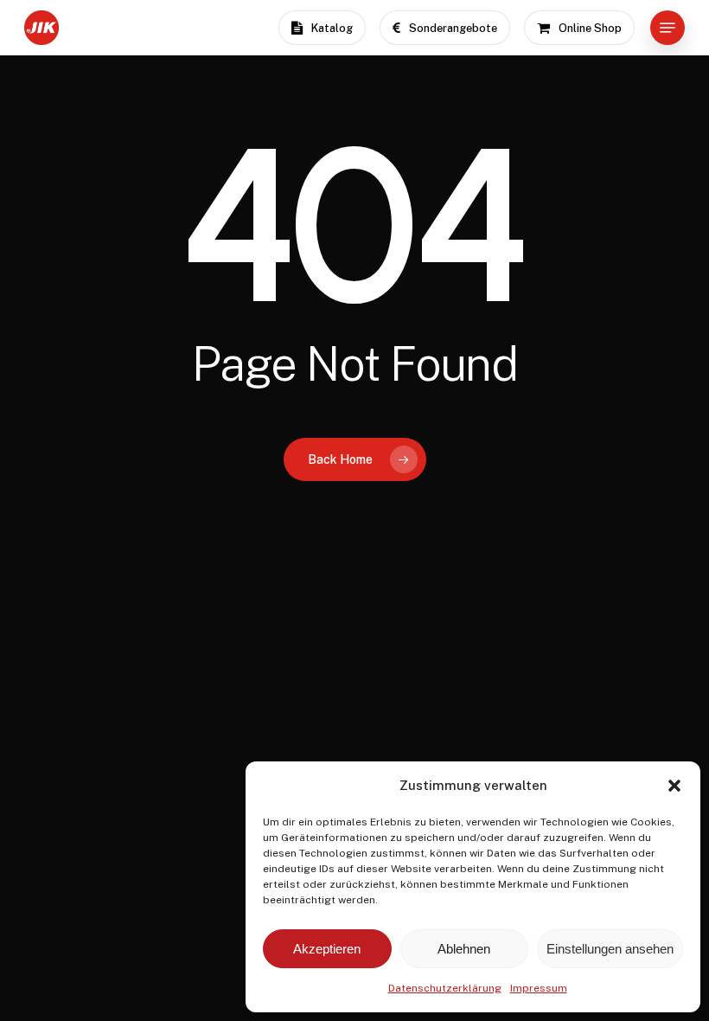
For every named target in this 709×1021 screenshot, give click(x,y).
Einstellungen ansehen (610, 948)
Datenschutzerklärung (444, 988)
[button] (674, 785)
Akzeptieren (327, 948)
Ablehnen (464, 948)
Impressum (538, 988)
